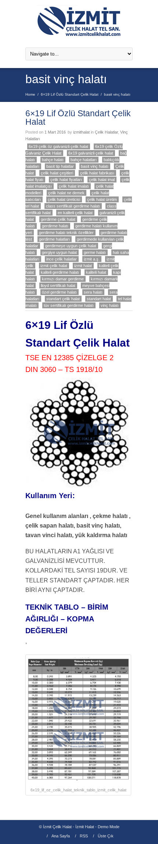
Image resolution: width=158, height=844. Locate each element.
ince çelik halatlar (61, 259)
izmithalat (81, 132)
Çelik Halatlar (106, 132)
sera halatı (93, 292)
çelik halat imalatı (74, 186)
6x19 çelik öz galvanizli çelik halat (58, 146)
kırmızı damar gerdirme (63, 279)
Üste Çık (106, 836)
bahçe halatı (53, 159)
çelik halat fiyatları (66, 179)
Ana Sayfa (60, 836)
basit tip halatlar (60, 166)
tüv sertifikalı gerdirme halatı (69, 305)
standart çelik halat (63, 299)
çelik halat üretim (102, 199)
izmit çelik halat (53, 265)
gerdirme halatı (55, 226)
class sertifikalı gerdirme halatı (73, 206)
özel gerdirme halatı (59, 292)
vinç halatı (110, 305)
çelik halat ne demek (66, 193)
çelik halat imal (102, 179)
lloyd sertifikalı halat (58, 285)
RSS (84, 836)
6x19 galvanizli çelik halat (90, 153)
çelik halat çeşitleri (57, 173)
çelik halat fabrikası (97, 173)
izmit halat (83, 265)
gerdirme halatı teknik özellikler (66, 232)
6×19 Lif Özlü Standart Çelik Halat (69, 94)
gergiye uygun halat (59, 252)
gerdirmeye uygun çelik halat (70, 246)
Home (30, 94)
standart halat (99, 299)
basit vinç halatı (94, 166)
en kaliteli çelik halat (75, 212)
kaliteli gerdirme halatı (60, 272)
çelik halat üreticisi (64, 199)
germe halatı (95, 252)
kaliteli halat (96, 272)
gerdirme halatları (54, 239)
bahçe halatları (84, 159)
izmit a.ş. (92, 259)
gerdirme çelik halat (58, 219)
